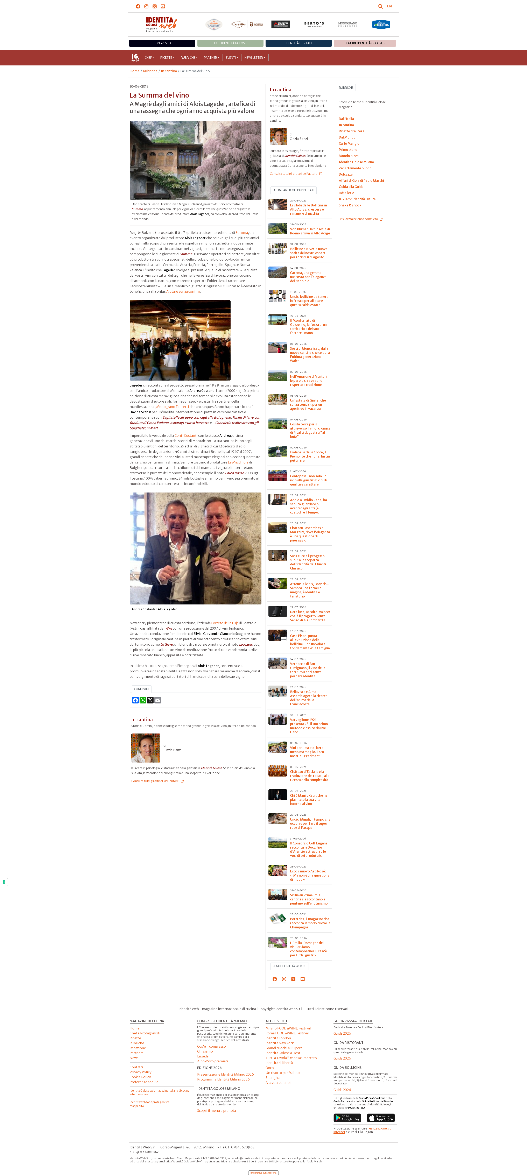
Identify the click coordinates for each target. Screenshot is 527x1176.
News (134, 1058)
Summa (242, 233)
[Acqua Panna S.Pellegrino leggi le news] (214, 24)
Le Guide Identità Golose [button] (363, 43)
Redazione (138, 1048)
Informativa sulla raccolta (263, 1172)
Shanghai (273, 1078)
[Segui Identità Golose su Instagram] (146, 6)
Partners (136, 1053)
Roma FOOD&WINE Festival (287, 1033)
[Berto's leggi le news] (314, 24)
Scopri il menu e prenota (216, 1110)
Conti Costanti (186, 435)
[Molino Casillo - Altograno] (247, 24)
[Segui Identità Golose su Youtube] (163, 6)
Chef (148, 57)
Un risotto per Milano (283, 1073)
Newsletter (254, 57)
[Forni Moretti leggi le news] (281, 24)
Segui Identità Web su (290, 966)
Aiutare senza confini (183, 291)
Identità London (278, 1038)
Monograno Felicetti (172, 407)
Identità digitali (299, 43)
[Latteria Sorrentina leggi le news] (381, 24)
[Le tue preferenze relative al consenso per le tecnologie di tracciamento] (4, 882)
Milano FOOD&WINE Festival (288, 1028)
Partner (210, 57)
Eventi (231, 57)
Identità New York (280, 1043)
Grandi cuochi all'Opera (284, 1048)
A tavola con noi (278, 1083)
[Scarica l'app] (347, 1117)
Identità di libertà (279, 1063)
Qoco (270, 1068)
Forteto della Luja (224, 623)
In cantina (169, 71)
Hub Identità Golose (230, 43)
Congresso (162, 43)
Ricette (166, 57)
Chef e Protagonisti (145, 1033)
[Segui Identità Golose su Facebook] (138, 6)
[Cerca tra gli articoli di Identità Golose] (381, 6)
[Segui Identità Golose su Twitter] (154, 6)
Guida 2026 (342, 1033)
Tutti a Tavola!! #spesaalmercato (291, 1058)
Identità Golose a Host (283, 1053)
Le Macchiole (238, 462)
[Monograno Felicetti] (348, 24)
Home (135, 71)
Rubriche (188, 57)
